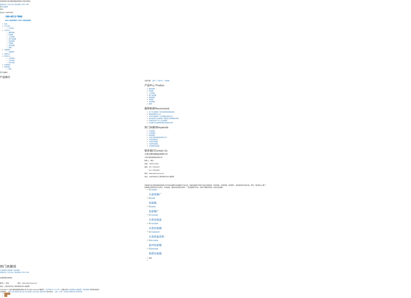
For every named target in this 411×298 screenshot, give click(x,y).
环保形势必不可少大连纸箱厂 (158, 120)
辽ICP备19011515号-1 (53, 289)
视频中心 (7, 54)
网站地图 (18, 4)
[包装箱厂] (152, 206)
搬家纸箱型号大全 (155, 114)
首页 (5, 24)
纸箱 (10, 47)
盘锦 (41, 291)
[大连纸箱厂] (153, 189)
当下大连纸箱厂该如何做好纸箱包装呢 (161, 112)
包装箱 (11, 34)
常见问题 (12, 62)
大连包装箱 (155, 228)
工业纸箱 (12, 37)
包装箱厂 (154, 211)
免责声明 (79, 291)
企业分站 (10, 4)
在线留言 (7, 64)
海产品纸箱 (12, 39)
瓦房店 (17, 291)
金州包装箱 (155, 245)
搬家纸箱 (12, 32)
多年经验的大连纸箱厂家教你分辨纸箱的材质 (164, 118)
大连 (12, 291)
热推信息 (3, 4)
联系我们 (7, 67)
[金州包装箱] (153, 240)
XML (27, 4)
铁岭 (44, 291)
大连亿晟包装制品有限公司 (158, 137)
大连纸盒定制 (156, 236)
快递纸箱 (12, 41)
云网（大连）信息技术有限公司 (65, 291)
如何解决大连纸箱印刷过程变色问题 (161, 122)
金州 (34, 291)
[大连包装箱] (153, 223)
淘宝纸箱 (12, 45)
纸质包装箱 (155, 253)
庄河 (26, 291)
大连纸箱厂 (152, 133)
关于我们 (7, 26)
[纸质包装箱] (153, 248)
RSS (23, 4)
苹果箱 (11, 43)
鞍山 (37, 291)
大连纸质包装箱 (154, 146)
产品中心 (7, 30)
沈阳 (9, 291)
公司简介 (12, 28)
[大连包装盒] (153, 215)
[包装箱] (152, 198)
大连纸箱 (152, 131)
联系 (10, 69)
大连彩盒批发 (153, 139)
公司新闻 (12, 58)
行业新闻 (12, 60)
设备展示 (7, 49)
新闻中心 (7, 56)
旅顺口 (30, 291)
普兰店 (22, 291)
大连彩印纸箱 (153, 141)
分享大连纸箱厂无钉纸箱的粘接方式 (161, 116)
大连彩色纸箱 (153, 144)
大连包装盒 (155, 219)
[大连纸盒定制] (154, 231)
